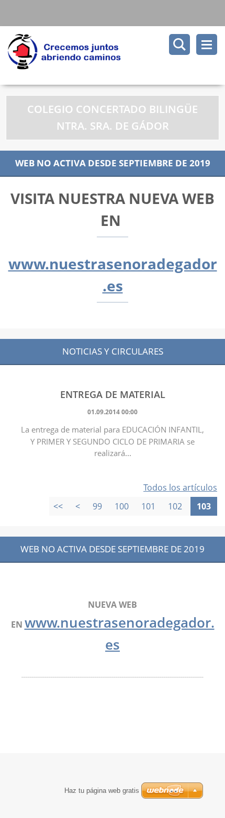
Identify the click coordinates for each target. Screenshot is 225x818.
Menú (206, 44)
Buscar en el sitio (179, 44)
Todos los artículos (180, 487)
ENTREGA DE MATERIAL (112, 394)
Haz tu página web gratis (101, 790)
